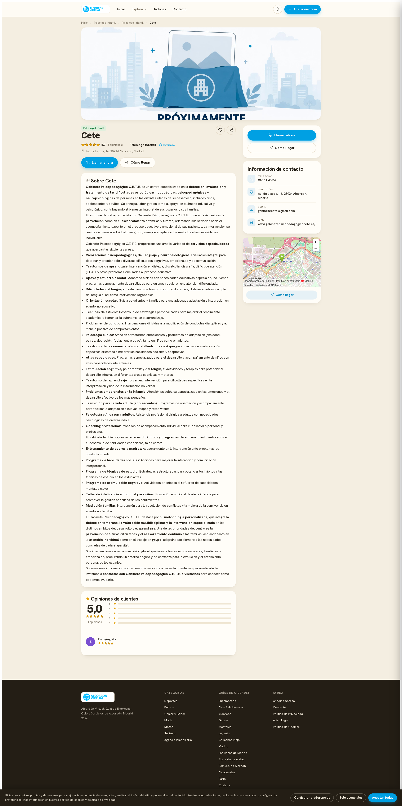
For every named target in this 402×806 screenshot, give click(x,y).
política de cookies (72, 800)
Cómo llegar (140, 162)
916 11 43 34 (267, 180)
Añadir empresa (305, 9)
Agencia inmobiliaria (178, 740)
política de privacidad (102, 800)
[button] (201, 73)
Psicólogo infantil (105, 23)
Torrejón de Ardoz (231, 759)
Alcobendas (227, 772)
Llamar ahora (102, 162)
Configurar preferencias (312, 798)
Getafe (223, 720)
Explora (137, 9)
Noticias (160, 9)
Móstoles (225, 727)
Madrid (223, 746)
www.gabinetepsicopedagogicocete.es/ (287, 224)
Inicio (121, 9)
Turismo (169, 733)
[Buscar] (277, 9)
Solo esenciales (351, 798)
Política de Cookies (286, 727)
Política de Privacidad (288, 714)
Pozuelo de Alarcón (232, 766)
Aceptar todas (382, 798)
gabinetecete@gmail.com (276, 211)
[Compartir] (231, 130)
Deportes (170, 701)
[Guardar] (220, 130)
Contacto (179, 9)
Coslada (224, 785)
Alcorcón (225, 714)
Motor (168, 727)
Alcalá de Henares (231, 707)
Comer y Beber (174, 714)
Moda (168, 720)
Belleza (169, 707)
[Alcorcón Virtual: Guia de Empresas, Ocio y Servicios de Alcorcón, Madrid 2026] (95, 9)
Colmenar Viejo (229, 740)
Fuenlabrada (227, 701)
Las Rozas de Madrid (233, 753)
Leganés (224, 733)
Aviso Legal (281, 720)
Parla (222, 779)
